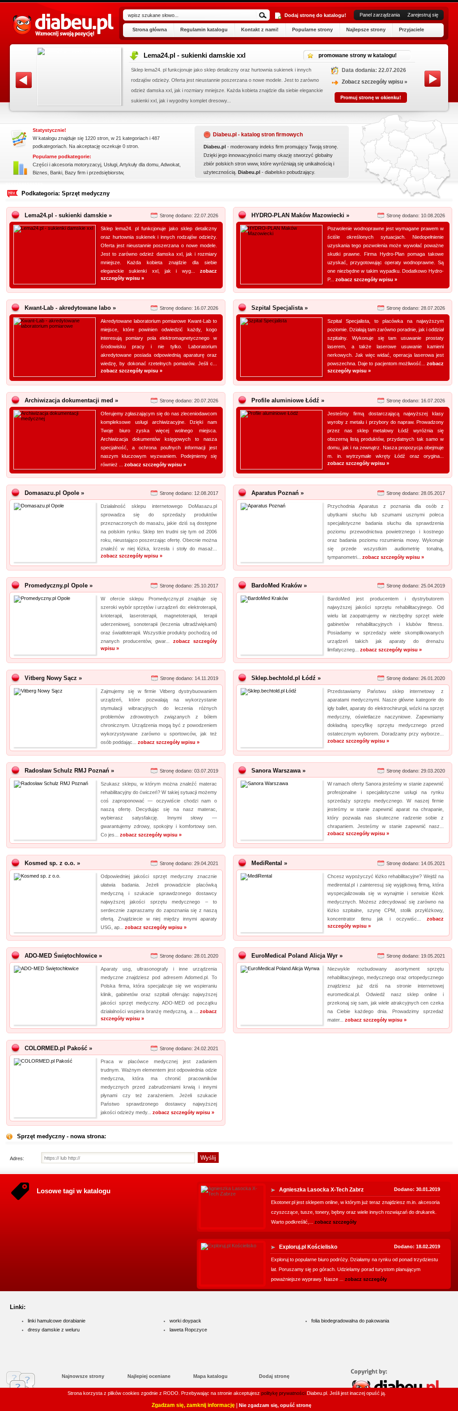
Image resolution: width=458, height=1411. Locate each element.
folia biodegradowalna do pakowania (350, 1320)
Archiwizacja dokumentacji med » (71, 400)
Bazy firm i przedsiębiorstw (94, 172)
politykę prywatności (283, 1393)
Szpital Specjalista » (279, 307)
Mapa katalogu (210, 1376)
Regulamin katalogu (204, 29)
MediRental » (269, 863)
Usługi (110, 164)
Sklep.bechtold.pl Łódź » (286, 678)
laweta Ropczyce (188, 1329)
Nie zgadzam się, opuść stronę (275, 1405)
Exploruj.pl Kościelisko (308, 1247)
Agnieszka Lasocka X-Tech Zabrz (321, 1190)
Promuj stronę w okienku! (371, 97)
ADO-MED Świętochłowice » (63, 955)
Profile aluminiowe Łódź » (287, 400)
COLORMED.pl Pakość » (58, 1048)
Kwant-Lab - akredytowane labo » (70, 307)
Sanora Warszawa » (278, 770)
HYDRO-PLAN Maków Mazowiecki (198, 55)
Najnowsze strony (83, 1376)
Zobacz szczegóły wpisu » (375, 82)
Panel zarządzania (380, 14)
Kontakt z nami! (260, 29)
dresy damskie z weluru (54, 1329)
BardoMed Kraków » (279, 585)
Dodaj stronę (274, 1376)
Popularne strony (312, 29)
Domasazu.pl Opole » (54, 493)
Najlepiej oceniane (148, 1376)
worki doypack (185, 1320)
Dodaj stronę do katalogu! (315, 15)
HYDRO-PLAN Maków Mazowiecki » (300, 215)
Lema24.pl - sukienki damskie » (68, 215)
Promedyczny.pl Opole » (59, 585)
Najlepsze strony (366, 29)
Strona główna (149, 29)
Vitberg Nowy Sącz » (53, 678)
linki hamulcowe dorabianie (56, 1320)
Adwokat (170, 164)
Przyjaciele (411, 29)
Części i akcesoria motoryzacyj (67, 164)
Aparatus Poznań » (277, 493)
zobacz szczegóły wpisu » (366, 279)
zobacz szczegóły (335, 1222)
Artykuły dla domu (138, 164)
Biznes (40, 172)
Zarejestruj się (422, 14)
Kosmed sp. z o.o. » (52, 863)
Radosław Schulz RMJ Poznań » (69, 770)
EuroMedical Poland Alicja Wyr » (297, 955)
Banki (56, 172)
